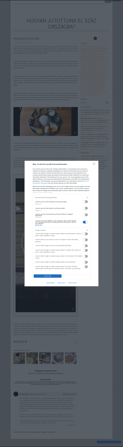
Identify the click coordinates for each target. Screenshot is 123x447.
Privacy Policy (72, 283)
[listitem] (61, 197)
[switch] (85, 201)
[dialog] (61, 223)
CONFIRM (47, 276)
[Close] (95, 164)
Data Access (61, 283)
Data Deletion (51, 283)
